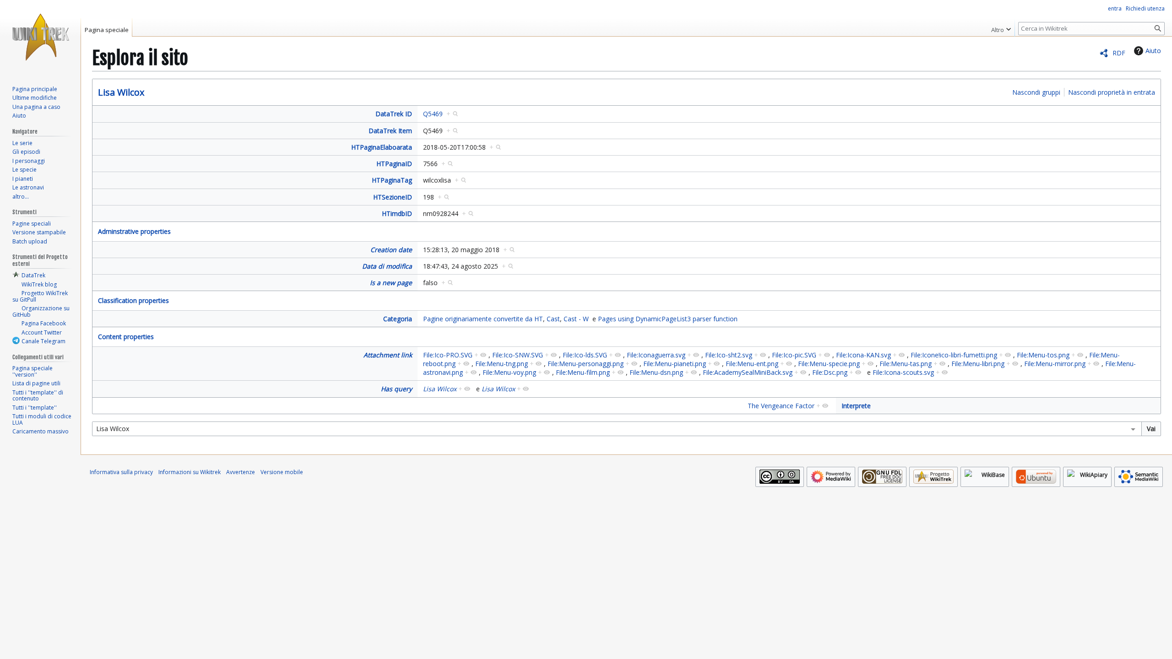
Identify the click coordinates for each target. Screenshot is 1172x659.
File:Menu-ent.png (752, 363)
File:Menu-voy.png (509, 372)
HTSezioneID (392, 197)
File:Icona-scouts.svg (903, 372)
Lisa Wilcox (121, 92)
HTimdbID (397, 213)
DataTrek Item (390, 130)
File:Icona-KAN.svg (863, 355)
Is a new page (391, 282)
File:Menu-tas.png (905, 363)
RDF (1118, 53)
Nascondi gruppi (1036, 92)
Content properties (126, 336)
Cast (553, 318)
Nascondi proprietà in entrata (1111, 92)
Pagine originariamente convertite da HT (483, 318)
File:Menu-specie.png (829, 363)
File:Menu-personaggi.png (586, 363)
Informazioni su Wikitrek (189, 472)
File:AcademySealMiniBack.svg (747, 372)
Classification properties (133, 300)
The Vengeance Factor (781, 405)
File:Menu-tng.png (501, 363)
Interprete (856, 405)
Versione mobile (281, 472)
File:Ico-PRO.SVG (447, 355)
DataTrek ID (393, 113)
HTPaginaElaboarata (381, 147)
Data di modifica (387, 266)
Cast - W (576, 318)
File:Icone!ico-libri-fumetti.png (954, 355)
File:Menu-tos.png (1043, 355)
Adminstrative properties (134, 231)
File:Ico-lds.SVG (585, 355)
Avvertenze (240, 472)
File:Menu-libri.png (977, 363)
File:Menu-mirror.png (1054, 363)
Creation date (391, 249)
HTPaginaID (394, 163)
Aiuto (1153, 50)
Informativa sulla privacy (121, 472)
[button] (1001, 27)
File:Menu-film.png (583, 372)
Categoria (397, 318)
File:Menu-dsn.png (656, 372)
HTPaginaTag (392, 180)
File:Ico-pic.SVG (794, 355)
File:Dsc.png (829, 372)
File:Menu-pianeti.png (674, 363)
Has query (396, 388)
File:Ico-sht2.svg (728, 355)
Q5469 (433, 113)
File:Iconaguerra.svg (656, 355)
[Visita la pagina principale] (40, 36)
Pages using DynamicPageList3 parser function (668, 318)
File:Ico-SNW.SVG (517, 355)
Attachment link (388, 355)
